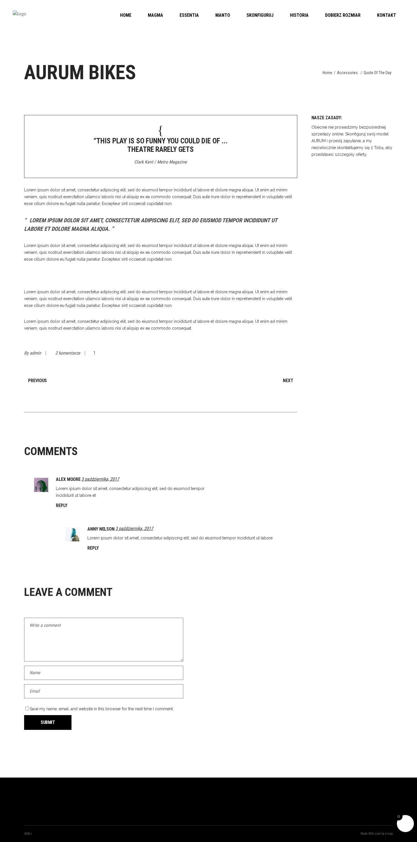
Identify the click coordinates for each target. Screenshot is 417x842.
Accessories (347, 72)
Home (327, 72)
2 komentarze (68, 353)
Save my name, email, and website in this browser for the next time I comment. (102, 709)
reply (61, 505)
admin (36, 353)
